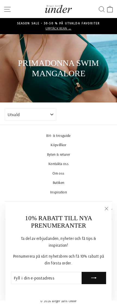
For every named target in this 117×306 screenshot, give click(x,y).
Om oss (58, 173)
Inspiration (58, 192)
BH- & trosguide (58, 135)
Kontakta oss (58, 163)
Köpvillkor (58, 144)
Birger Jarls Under (64, 301)
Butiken (58, 182)
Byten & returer (58, 154)
